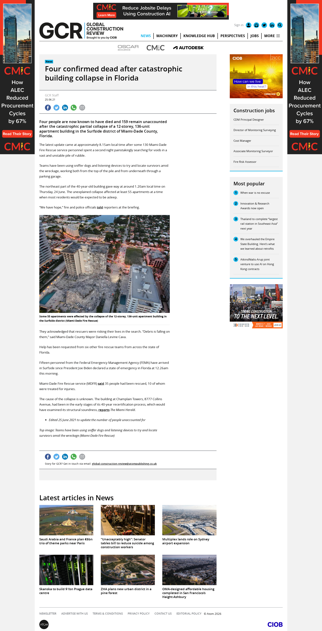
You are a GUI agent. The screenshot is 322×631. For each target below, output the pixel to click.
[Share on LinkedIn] (65, 108)
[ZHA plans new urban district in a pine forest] (128, 570)
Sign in (239, 25)
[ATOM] (100, 624)
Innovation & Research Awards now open (254, 206)
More (269, 35)
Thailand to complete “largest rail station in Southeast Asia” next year (259, 223)
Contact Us (163, 614)
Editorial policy (188, 614)
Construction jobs (254, 110)
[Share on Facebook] (48, 108)
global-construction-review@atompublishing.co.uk (124, 463)
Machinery (167, 35)
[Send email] (82, 108)
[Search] (280, 25)
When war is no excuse (255, 192)
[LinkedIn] (272, 25)
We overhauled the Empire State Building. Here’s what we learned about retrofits (257, 243)
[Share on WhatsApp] (74, 108)
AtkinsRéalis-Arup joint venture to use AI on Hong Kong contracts (257, 264)
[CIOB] (222, 624)
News (146, 35)
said (101, 383)
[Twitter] (264, 25)
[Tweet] (56, 108)
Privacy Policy (139, 614)
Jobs (254, 35)
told (100, 207)
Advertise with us (74, 614)
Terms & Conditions (108, 614)
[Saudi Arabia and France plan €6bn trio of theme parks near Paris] (66, 520)
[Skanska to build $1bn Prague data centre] (66, 570)
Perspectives (232, 35)
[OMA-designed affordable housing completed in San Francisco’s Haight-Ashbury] (189, 570)
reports (104, 410)
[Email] (256, 25)
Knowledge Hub (199, 35)
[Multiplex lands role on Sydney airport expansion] (189, 520)
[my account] (248, 25)
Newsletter (47, 614)
